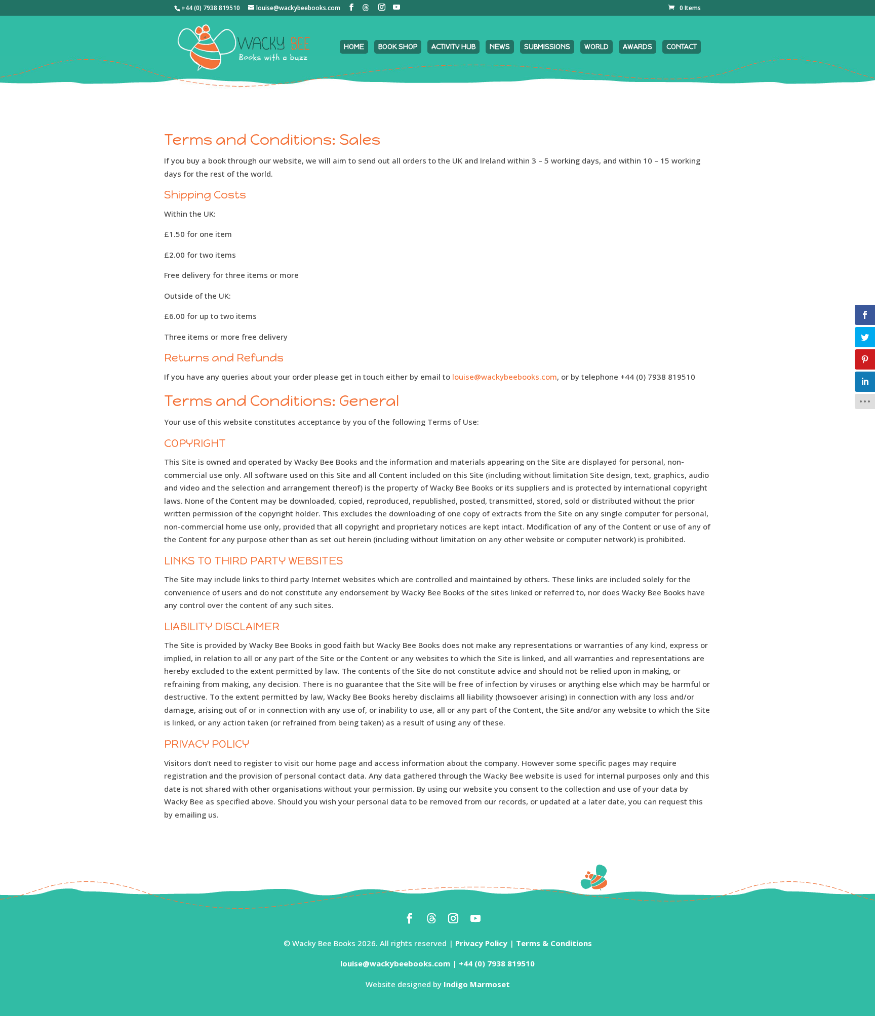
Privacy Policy (481, 943)
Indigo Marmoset (477, 984)
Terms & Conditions (554, 943)
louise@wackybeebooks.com (504, 377)
